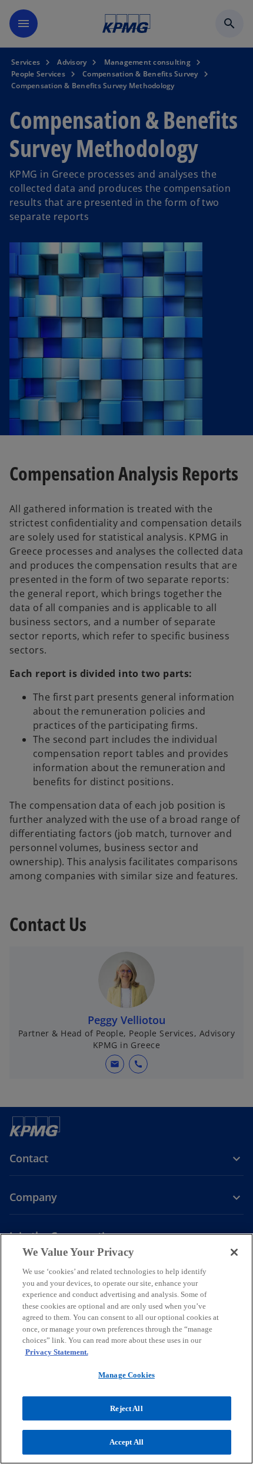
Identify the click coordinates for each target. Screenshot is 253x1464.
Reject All (126, 1408)
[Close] (234, 1252)
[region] (126, 1348)
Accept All (126, 1442)
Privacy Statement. (56, 1352)
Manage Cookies (126, 1374)
